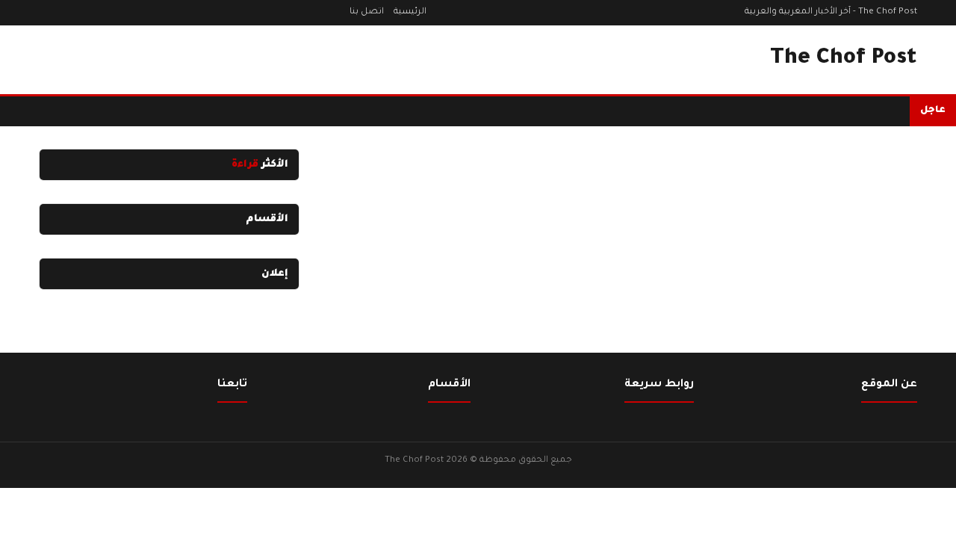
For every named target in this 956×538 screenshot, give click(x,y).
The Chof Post (843, 59)
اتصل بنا (367, 12)
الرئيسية (410, 12)
